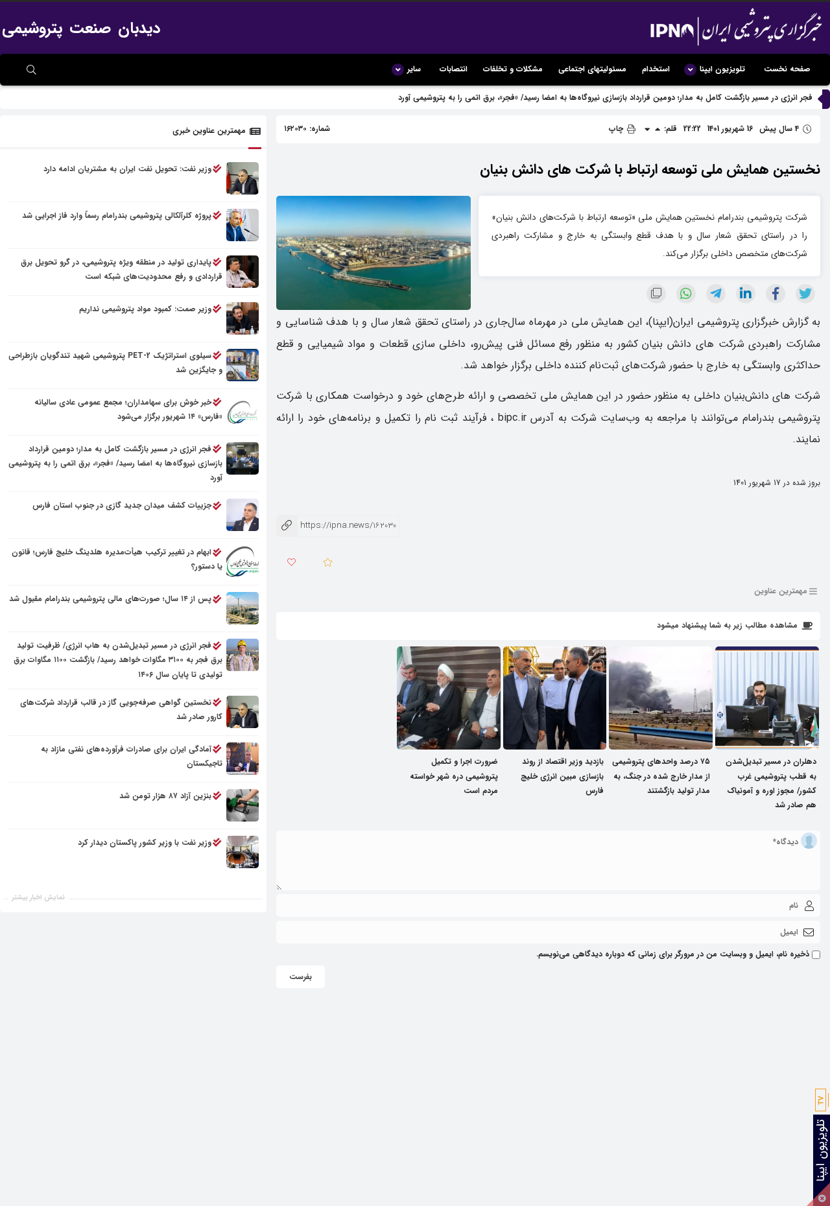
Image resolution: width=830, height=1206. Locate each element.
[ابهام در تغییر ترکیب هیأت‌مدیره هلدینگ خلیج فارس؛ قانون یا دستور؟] (242, 562)
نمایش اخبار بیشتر (38, 897)
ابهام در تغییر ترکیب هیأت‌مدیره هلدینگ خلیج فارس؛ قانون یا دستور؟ (117, 560)
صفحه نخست (787, 69)
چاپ (617, 129)
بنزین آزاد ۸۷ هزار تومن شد (165, 796)
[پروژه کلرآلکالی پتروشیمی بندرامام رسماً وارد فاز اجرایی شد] (242, 225)
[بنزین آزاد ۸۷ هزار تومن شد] (242, 805)
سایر (414, 69)
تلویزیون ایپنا (722, 69)
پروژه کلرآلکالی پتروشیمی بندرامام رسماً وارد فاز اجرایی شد (116, 215)
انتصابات (454, 69)
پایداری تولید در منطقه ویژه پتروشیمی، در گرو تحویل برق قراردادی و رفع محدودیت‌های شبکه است (121, 269)
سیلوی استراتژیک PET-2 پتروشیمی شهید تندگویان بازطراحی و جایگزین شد (115, 362)
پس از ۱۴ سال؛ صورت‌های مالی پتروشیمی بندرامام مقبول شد (110, 599)
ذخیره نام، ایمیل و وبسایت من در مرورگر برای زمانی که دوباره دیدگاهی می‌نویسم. (672, 954)
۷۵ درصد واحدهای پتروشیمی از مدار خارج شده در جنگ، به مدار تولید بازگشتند (661, 775)
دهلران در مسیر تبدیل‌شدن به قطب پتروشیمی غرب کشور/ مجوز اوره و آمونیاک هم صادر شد (771, 783)
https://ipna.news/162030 (336, 525)
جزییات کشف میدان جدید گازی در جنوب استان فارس (121, 506)
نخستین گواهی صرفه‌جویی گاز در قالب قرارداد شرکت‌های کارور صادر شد (121, 709)
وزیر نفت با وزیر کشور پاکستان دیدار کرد (144, 842)
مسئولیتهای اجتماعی (592, 69)
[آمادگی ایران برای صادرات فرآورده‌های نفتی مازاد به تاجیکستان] (242, 758)
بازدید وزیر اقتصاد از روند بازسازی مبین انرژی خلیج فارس (562, 775)
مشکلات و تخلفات (513, 69)
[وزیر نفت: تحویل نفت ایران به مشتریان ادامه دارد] (242, 178)
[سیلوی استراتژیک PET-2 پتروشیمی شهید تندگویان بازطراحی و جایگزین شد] (242, 365)
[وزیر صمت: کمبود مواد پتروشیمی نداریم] (242, 318)
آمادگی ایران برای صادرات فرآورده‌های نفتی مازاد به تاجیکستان (131, 756)
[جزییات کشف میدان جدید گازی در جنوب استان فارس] (242, 515)
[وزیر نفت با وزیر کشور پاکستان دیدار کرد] (242, 852)
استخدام (656, 69)
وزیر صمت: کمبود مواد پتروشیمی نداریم (145, 309)
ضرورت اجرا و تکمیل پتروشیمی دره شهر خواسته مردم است (454, 775)
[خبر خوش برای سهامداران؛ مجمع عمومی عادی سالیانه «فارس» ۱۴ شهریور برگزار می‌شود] (242, 412)
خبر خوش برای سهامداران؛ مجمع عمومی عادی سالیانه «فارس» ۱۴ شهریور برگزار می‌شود (128, 409)
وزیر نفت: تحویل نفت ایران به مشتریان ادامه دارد (127, 169)
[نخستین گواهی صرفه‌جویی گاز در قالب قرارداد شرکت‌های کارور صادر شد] (242, 712)
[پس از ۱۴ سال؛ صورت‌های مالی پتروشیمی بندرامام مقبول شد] (242, 609)
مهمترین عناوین (780, 591)
